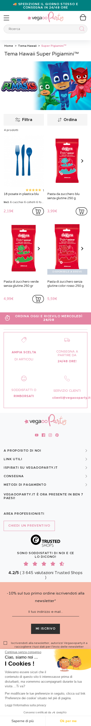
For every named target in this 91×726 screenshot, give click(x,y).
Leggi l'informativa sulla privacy (25, 705)
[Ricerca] (81, 29)
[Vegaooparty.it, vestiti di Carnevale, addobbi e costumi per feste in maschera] (45, 14)
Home (9, 45)
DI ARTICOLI (24, 359)
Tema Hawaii (27, 45)
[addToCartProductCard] (38, 211)
